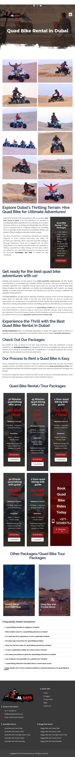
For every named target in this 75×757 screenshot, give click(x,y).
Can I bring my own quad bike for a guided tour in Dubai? (26, 659)
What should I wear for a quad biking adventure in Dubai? (26, 632)
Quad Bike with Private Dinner (13, 605)
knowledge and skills (23, 252)
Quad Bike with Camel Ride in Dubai (52, 605)
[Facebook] (34, 5)
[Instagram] (37, 5)
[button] (70, 14)
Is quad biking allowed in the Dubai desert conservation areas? (28, 663)
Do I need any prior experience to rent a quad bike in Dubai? (27, 636)
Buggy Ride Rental (46, 724)
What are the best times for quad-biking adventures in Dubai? (28, 645)
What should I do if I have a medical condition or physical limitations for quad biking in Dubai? (36, 668)
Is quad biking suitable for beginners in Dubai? (22, 627)
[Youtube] (41, 5)
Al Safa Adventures (10, 297)
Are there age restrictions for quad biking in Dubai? (24, 641)
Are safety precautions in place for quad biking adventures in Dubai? (30, 654)
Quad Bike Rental (9, 724)
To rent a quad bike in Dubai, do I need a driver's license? (26, 650)
